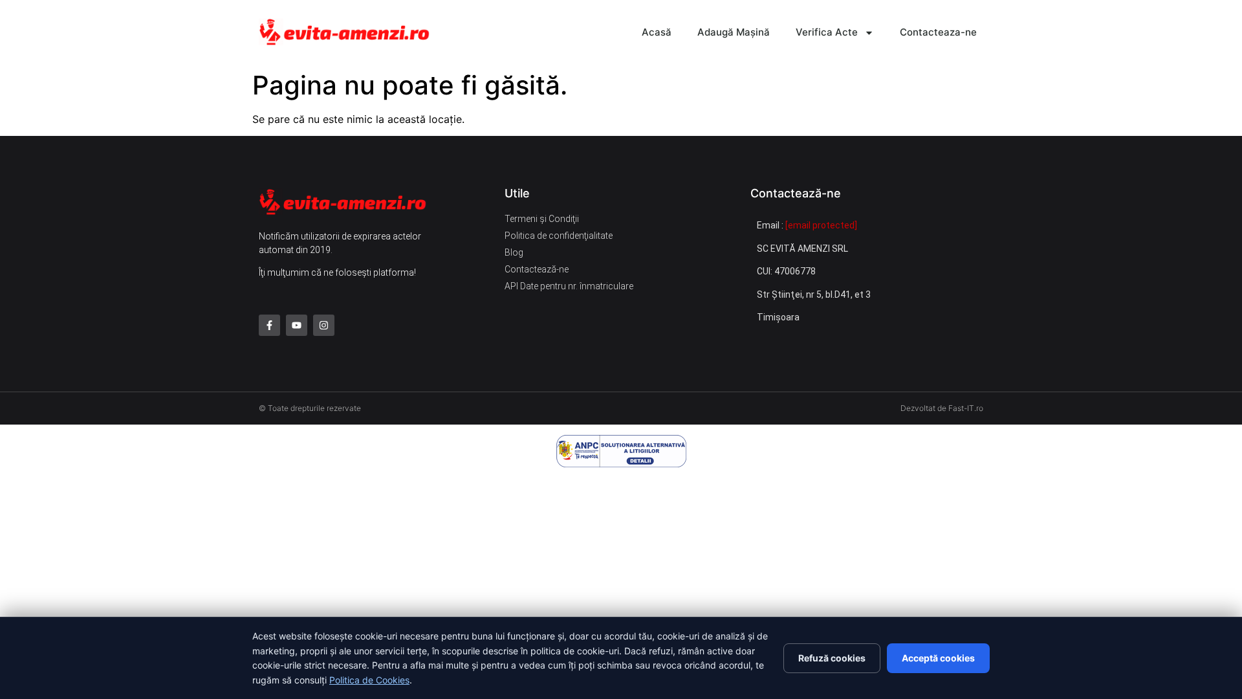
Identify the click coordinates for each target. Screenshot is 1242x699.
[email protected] (821, 225)
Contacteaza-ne (938, 32)
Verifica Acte (827, 32)
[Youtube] (296, 325)
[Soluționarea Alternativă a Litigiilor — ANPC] (621, 451)
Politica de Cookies (369, 679)
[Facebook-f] (269, 325)
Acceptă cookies (938, 657)
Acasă (656, 32)
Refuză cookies (832, 657)
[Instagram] (323, 325)
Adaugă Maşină (733, 32)
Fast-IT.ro (965, 408)
